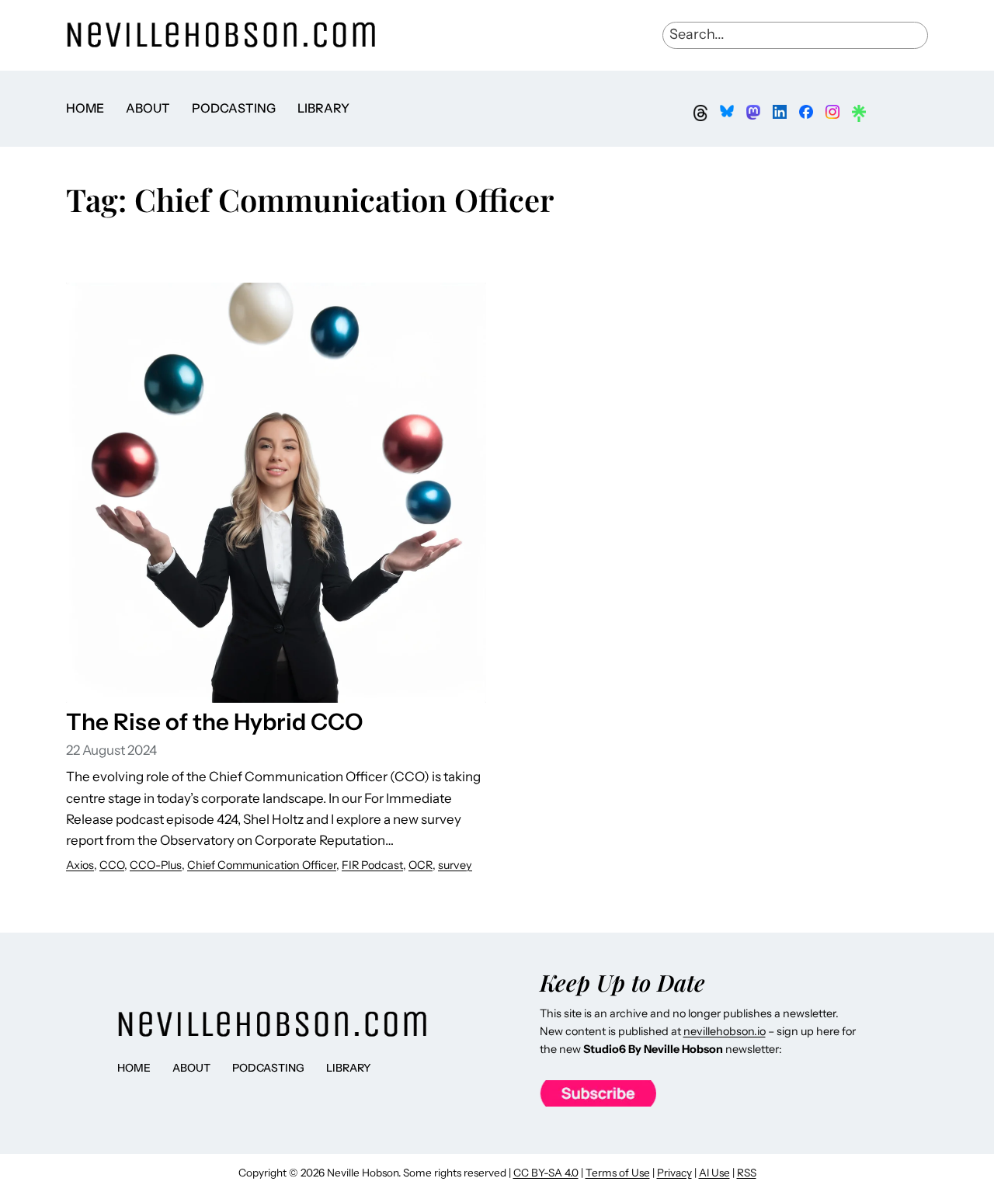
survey (455, 865)
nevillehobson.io (724, 1031)
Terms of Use (618, 1172)
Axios (80, 865)
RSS (746, 1172)
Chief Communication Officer (261, 865)
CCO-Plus (156, 865)
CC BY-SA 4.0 (546, 1172)
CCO (111, 865)
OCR (420, 865)
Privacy (674, 1172)
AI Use (714, 1172)
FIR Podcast (372, 865)
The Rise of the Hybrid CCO (214, 721)
